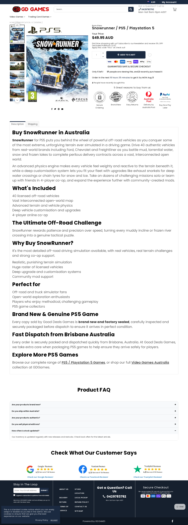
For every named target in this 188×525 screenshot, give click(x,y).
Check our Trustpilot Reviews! (148, 477)
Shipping (32, 124)
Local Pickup (81, 497)
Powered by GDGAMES (94, 521)
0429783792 (147, 9)
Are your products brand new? (26, 404)
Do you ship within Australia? (25, 411)
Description (17, 124)
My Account (169, 2)
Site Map (79, 511)
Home (12, 22)
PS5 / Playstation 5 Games (83, 362)
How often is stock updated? (25, 430)
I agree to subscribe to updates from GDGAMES (31, 496)
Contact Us (81, 506)
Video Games (17, 16)
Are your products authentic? (26, 417)
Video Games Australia (150, 362)
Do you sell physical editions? (26, 424)
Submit (44, 490)
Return (63, 502)
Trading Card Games (39, 16)
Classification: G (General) (30, 22)
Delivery (63, 497)
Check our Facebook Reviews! (94, 477)
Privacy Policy (18, 497)
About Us (63, 489)
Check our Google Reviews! (40, 477)
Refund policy (82, 502)
